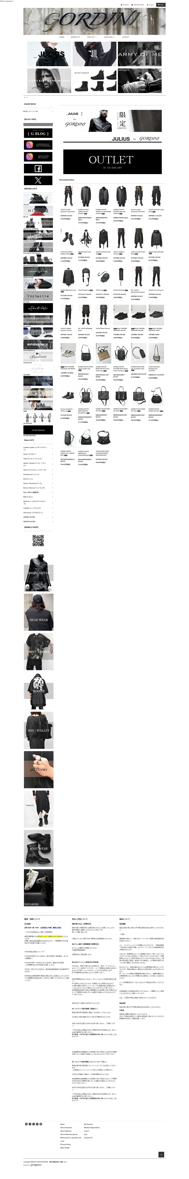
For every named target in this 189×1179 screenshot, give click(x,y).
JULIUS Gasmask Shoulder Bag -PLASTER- (154, 369)
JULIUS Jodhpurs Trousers (118, 253)
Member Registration (92, 1127)
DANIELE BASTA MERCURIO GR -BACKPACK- (83, 411)
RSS (61, 1148)
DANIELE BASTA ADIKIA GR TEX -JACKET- (83, 211)
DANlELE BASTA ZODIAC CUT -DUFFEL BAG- (68, 453)
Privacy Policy (65, 1144)
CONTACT (126, 37)
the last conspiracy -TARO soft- (67, 410)
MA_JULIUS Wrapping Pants (85, 329)
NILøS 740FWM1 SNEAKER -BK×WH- (138, 329)
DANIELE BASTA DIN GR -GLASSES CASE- (137, 368)
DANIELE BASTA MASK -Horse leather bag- (85, 368)
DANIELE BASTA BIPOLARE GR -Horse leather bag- (102, 369)
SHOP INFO (108, 37)
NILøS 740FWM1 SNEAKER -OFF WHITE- (68, 368)
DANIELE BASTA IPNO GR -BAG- (103, 410)
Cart (85, 1134)
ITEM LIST (90, 37)
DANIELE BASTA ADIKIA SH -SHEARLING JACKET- (103, 211)
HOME (62, 37)
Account (126, 5)
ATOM (67, 1148)
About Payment (66, 1127)
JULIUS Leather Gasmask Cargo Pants (68, 210)
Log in (151, 5)
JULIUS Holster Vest (84, 252)
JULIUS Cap (99, 290)
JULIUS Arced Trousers (156, 290)
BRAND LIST (75, 37)
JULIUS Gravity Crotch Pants (138, 253)
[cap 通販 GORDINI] (38, 612)
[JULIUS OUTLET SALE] (112, 162)
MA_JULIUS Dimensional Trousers (138, 291)
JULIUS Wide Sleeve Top (68, 290)
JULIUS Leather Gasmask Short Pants (138, 210)
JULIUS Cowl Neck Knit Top (103, 253)
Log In (86, 1131)
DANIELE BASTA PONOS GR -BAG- (154, 410)
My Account (88, 1124)
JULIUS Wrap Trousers (103, 328)
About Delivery (65, 1131)
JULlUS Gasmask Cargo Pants (156, 210)
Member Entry (139, 5)
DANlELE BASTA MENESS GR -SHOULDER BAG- (83, 453)
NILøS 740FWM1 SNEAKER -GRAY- (155, 329)
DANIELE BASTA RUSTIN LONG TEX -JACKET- (119, 211)
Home (62, 1124)
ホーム (26, 97)
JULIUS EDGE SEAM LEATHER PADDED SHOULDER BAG (102, 453)
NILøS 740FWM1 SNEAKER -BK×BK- (120, 329)
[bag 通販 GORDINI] (38, 730)
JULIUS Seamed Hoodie (156, 252)
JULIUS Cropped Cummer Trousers (66, 329)
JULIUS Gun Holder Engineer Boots (67, 253)
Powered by (26, 1165)
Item (162, 5)
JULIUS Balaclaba (119, 290)
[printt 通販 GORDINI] (38, 651)
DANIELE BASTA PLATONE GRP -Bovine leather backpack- (120, 369)
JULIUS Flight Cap (83, 290)
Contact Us (88, 1138)
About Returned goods (69, 1134)
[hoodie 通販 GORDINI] (38, 691)
